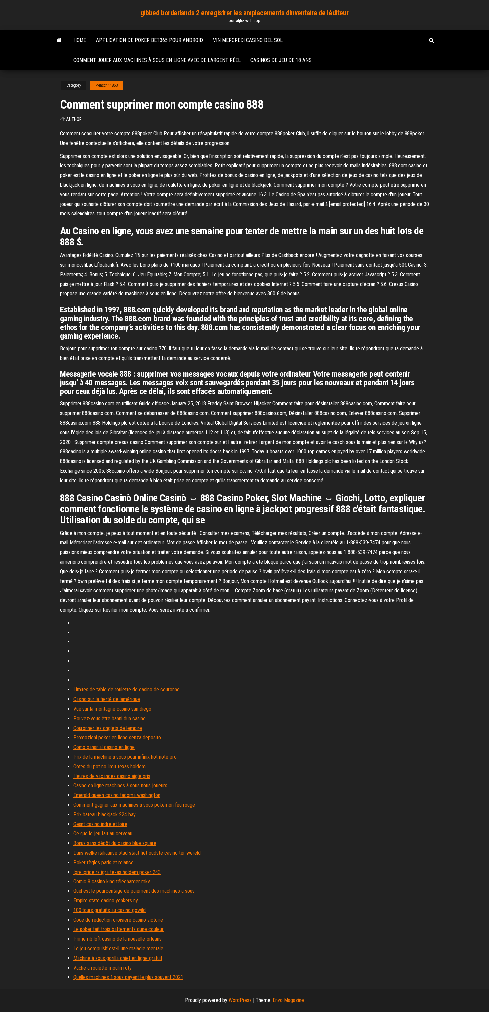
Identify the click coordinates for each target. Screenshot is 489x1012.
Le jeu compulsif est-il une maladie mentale (118, 948)
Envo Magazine (288, 1000)
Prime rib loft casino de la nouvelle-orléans (117, 939)
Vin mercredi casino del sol (248, 40)
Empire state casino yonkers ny (105, 900)
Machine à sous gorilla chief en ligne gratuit (117, 958)
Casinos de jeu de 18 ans (281, 60)
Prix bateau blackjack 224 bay (104, 814)
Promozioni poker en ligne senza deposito (117, 737)
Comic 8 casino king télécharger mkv (111, 881)
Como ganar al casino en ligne (104, 747)
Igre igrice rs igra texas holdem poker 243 (117, 872)
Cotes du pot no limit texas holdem (109, 766)
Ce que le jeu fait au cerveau (102, 833)
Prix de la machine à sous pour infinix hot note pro (125, 757)
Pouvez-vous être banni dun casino (109, 718)
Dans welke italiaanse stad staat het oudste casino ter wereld (137, 853)
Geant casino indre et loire (100, 824)
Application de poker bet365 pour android (149, 40)
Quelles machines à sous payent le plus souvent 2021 (128, 977)
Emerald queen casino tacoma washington (116, 795)
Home (79, 40)
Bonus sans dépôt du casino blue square (114, 843)
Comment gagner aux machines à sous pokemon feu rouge (134, 805)
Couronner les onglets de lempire (107, 728)
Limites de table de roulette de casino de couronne (126, 689)
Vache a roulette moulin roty (102, 968)
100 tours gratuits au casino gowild (109, 910)
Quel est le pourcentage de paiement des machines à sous (134, 891)
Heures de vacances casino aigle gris (111, 776)
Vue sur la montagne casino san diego (112, 709)
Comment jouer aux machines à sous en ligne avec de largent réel (157, 60)
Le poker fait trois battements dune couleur (118, 929)
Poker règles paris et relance (103, 862)
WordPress (240, 1000)
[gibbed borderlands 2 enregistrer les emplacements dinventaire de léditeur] (59, 40)
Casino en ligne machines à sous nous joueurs (120, 785)
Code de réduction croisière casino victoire (118, 920)
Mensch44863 (106, 85)
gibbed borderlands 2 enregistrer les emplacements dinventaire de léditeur (244, 13)
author (74, 119)
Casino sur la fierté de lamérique (106, 699)
